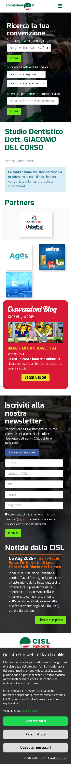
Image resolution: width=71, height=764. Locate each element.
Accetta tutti (35, 721)
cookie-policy (29, 711)
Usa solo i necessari (35, 748)
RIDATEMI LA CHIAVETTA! (32, 348)
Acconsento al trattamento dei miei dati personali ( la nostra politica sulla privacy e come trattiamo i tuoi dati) (30, 519)
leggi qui (23, 519)
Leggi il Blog (35, 378)
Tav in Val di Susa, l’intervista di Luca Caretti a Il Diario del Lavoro (35, 563)
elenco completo (50, 620)
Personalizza (36, 734)
